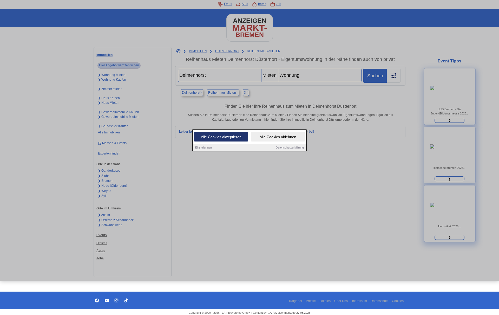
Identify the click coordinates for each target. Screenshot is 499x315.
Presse (311, 301)
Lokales (325, 301)
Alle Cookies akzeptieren (221, 137)
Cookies (398, 301)
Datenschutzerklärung (290, 147)
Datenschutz (379, 301)
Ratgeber (295, 301)
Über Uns (341, 301)
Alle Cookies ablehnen (278, 137)
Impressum (359, 301)
